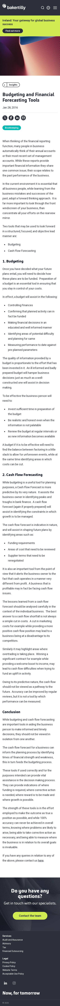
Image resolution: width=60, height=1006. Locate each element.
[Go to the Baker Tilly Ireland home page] (14, 7)
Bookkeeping (11, 128)
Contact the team (30, 915)
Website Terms (9, 970)
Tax (4, 947)
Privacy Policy (9, 962)
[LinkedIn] (5, 983)
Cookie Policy (8, 966)
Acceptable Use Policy (13, 974)
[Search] (42, 7)
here (41, 860)
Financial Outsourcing (12, 951)
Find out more (13, 31)
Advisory (6, 943)
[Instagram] (14, 983)
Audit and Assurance (12, 940)
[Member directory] (48, 8)
